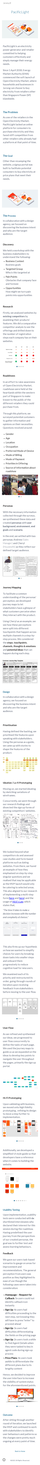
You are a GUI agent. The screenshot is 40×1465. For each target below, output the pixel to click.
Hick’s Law (17, 901)
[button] (4, 1460)
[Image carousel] (20, 356)
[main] (20, 12)
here (11, 898)
